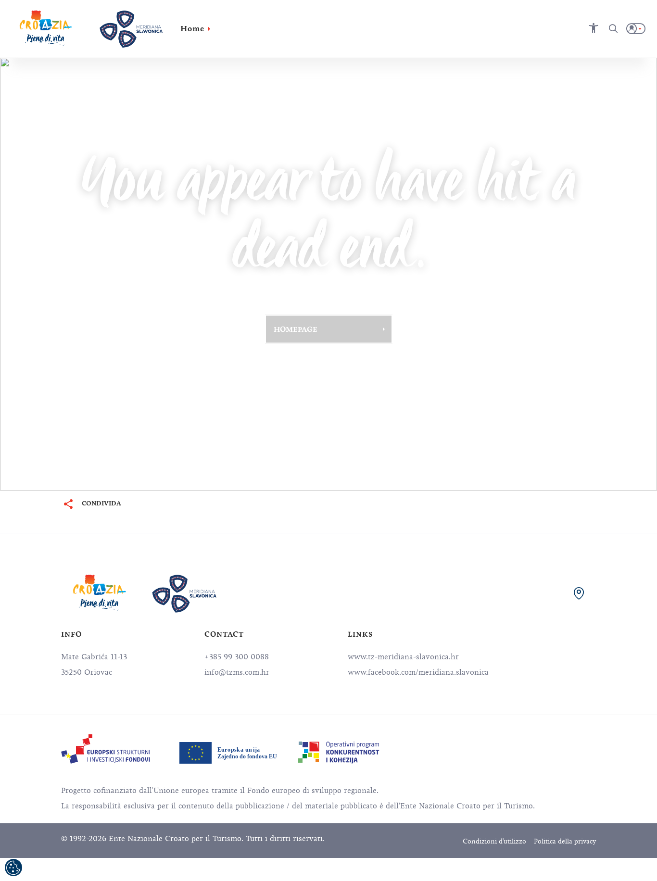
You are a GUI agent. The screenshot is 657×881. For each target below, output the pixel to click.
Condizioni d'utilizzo (494, 841)
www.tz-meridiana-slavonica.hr (403, 657)
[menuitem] (105, 749)
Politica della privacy (565, 841)
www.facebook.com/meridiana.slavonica (418, 672)
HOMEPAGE (295, 329)
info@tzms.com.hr (236, 672)
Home (192, 28)
